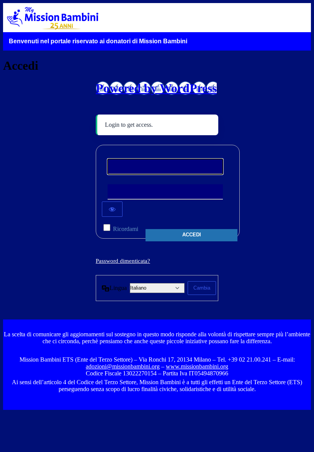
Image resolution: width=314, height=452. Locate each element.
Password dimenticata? (123, 261)
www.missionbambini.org (197, 366)
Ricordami (125, 229)
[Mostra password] (112, 209)
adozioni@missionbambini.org (123, 366)
